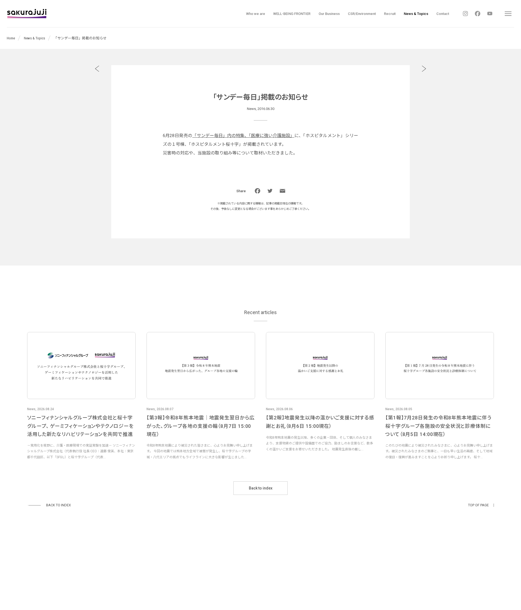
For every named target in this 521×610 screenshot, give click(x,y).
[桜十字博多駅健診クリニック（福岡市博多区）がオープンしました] (97, 69)
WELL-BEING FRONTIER (291, 14)
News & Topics (416, 14)
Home (11, 38)
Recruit (390, 14)
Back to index (260, 488)
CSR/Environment (362, 14)
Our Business (329, 14)
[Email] (282, 191)
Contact (442, 14)
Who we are (255, 14)
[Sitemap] (508, 13)
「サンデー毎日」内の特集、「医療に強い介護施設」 (243, 135)
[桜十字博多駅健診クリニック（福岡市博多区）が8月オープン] (424, 69)
